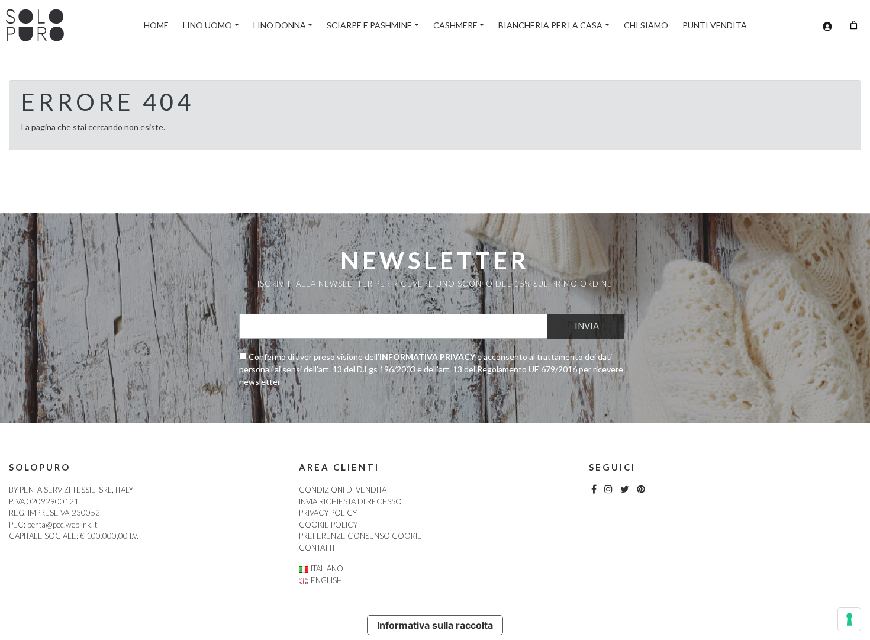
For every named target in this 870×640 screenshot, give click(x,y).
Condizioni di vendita (342, 489)
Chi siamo (646, 25)
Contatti (316, 547)
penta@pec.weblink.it (62, 524)
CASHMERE (455, 25)
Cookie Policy (328, 524)
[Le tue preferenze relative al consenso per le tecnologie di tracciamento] (849, 619)
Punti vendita (714, 25)
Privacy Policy (328, 512)
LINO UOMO (207, 25)
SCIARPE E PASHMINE (369, 25)
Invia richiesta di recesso (350, 501)
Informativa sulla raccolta (435, 625)
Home (156, 25)
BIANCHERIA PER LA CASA (550, 25)
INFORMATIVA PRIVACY (427, 357)
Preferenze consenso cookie (360, 536)
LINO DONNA (279, 25)
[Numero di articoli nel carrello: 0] (853, 25)
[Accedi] (827, 26)
